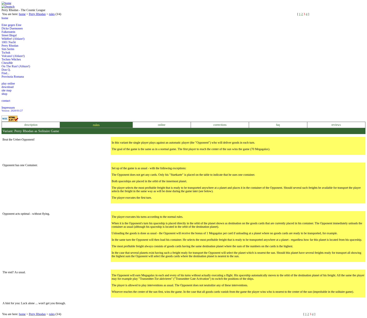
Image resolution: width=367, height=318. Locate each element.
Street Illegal (9, 35)
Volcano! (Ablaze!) (13, 56)
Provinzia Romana (13, 76)
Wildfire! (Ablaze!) (13, 38)
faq (278, 124)
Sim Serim (8, 49)
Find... (5, 73)
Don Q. (6, 69)
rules (52, 14)
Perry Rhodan (37, 14)
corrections (220, 124)
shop (4, 93)
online (161, 124)
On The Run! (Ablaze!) (16, 66)
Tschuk (6, 52)
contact (6, 100)
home (22, 14)
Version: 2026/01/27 (12, 110)
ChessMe (7, 62)
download (8, 87)
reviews (336, 124)
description (30, 124)
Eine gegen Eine (11, 25)
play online (8, 83)
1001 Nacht (9, 42)
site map (6, 90)
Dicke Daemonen (12, 28)
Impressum (8, 107)
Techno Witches (11, 59)
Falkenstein (8, 31)
